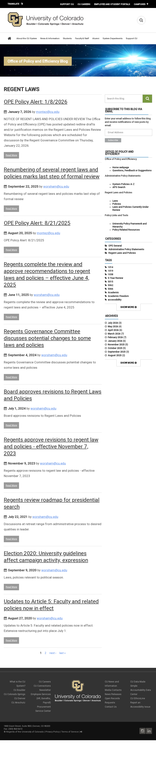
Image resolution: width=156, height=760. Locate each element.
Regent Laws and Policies (122, 253)
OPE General (115, 245)
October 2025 (115, 348)
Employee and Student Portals (112, 4)
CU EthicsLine (137, 698)
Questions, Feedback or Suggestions (132, 170)
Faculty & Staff (82, 38)
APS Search (118, 187)
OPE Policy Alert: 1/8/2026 (35, 102)
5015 (110, 281)
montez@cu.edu (47, 112)
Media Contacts (113, 690)
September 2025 (117, 351)
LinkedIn (149, 731)
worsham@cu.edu (56, 186)
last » (62, 653)
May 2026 (113, 326)
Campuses (140, 4)
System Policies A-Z (123, 184)
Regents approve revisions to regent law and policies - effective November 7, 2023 (51, 446)
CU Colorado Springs (14, 694)
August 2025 (115, 355)
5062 (110, 285)
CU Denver (19, 698)
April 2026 (113, 330)
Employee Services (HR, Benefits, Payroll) (41, 698)
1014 (110, 267)
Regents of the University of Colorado (25, 732)
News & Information (50, 38)
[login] (81, 732)
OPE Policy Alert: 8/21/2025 (37, 223)
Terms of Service (70, 732)
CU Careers (84, 4)
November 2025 (116, 344)
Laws (115, 201)
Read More (11, 155)
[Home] (46, 26)
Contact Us (111, 706)
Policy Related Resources (126, 229)
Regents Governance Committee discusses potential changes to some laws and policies (47, 338)
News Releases (113, 694)
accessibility (114, 299)
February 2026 (115, 337)
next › (52, 653)
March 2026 (114, 333)
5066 (110, 289)
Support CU (67, 4)
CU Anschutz (18, 702)
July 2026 (113, 323)
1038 (110, 274)
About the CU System (27, 38)
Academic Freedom (118, 296)
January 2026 (115, 341)
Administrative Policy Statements (126, 249)
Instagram (142, 731)
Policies (116, 204)
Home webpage (120, 167)
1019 (110, 270)
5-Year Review (115, 278)
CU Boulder (19, 690)
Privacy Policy (52, 732)
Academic (113, 292)
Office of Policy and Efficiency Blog (38, 61)
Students (67, 38)
